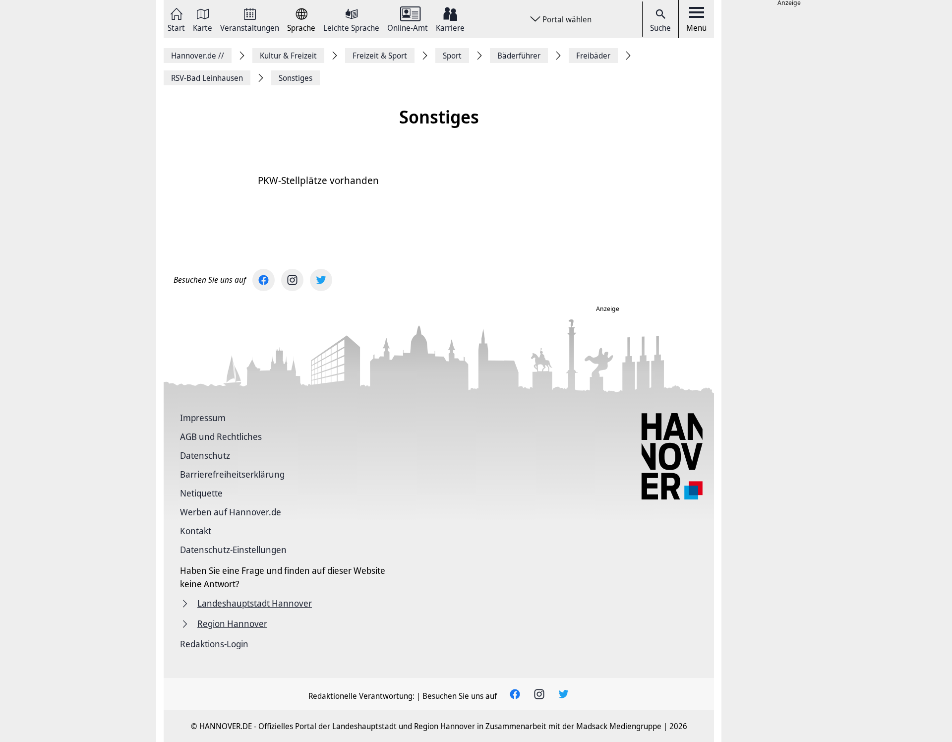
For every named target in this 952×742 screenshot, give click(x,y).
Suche (660, 27)
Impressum (203, 417)
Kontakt (195, 530)
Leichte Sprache (351, 27)
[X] (321, 280)
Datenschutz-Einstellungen (233, 549)
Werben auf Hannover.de (230, 511)
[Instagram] (292, 280)
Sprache (301, 27)
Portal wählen (567, 19)
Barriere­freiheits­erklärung (232, 474)
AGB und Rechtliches (221, 436)
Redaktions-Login (214, 643)
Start (176, 27)
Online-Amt (407, 27)
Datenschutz (205, 455)
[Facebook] (263, 280)
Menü (696, 27)
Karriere (450, 27)
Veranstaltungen (249, 27)
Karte (202, 27)
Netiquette (201, 493)
